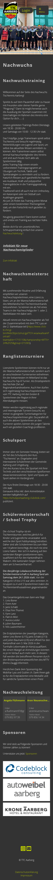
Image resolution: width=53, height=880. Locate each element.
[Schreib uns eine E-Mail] (28, 849)
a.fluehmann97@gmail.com (19, 711)
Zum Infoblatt (10, 260)
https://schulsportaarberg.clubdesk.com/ (24, 498)
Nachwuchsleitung (13, 233)
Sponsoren (31, 753)
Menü (42, 11)
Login (26, 10)
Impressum (26, 875)
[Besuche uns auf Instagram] (23, 849)
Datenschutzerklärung (26, 872)
